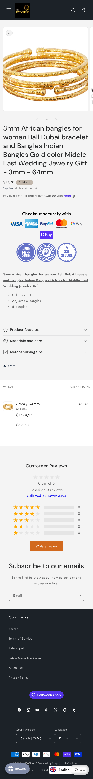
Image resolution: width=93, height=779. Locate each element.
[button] (8, 10)
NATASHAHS (30, 763)
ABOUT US (16, 668)
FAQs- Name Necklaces (25, 658)
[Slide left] (37, 119)
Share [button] (12, 366)
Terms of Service (20, 638)
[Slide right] (56, 119)
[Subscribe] (79, 596)
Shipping (8, 188)
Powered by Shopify (49, 763)
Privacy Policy (18, 677)
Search (13, 629)
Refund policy (18, 648)
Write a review (46, 546)
